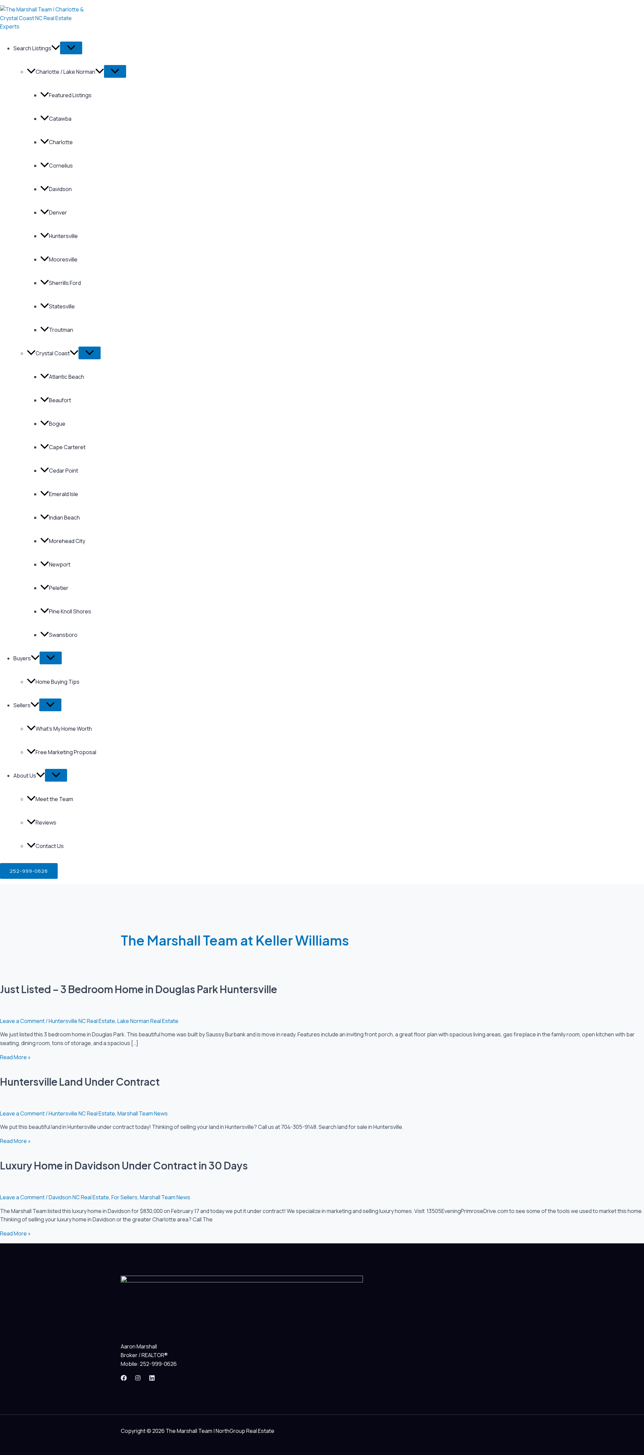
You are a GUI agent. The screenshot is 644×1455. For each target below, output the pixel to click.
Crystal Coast (53, 353)
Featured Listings (70, 95)
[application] (55, 48)
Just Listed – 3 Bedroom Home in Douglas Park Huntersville (138, 989)
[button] (29, 871)
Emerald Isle (63, 494)
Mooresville (63, 259)
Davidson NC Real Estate (79, 1197)
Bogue (57, 423)
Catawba (60, 118)
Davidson (60, 189)
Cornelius (61, 165)
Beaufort (60, 400)
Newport (59, 564)
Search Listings (32, 48)
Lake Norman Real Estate (147, 1021)
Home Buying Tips (57, 681)
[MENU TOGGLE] (71, 48)
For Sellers (124, 1197)
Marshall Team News (142, 1113)
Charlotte (61, 142)
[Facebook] (124, 1379)
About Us (24, 775)
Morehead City (67, 541)
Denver (58, 212)
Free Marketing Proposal (66, 752)
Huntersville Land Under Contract (80, 1081)
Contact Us (50, 846)
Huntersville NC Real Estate (82, 1021)
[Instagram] (138, 1379)
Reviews (46, 822)
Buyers (22, 658)
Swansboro (63, 635)
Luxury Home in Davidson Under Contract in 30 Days (124, 1165)
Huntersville (63, 236)
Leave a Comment (22, 1021)
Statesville (62, 306)
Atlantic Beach (66, 376)
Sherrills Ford (65, 283)
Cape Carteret (67, 447)
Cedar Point (63, 470)
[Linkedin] (152, 1379)
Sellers (22, 705)
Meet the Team (54, 799)
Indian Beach (64, 517)
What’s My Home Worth (64, 728)
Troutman (61, 330)
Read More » (15, 1057)
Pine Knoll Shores (70, 611)
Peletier (58, 588)
